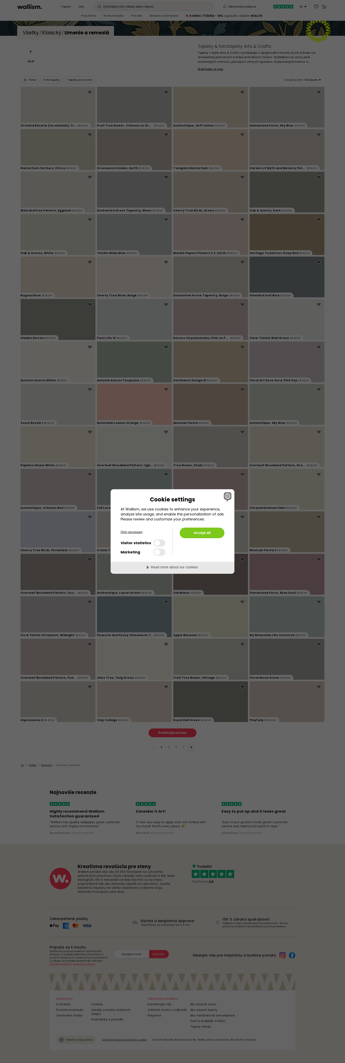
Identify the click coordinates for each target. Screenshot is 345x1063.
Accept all (202, 533)
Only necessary (132, 532)
